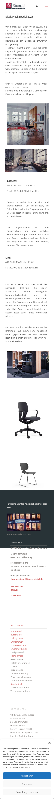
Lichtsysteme (17, 638)
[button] (49, 742)
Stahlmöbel (16, 684)
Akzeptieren (27, 775)
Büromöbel (16, 631)
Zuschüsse (15, 595)
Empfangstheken (18, 648)
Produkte (17, 625)
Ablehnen (27, 783)
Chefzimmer (16, 641)
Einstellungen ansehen (27, 792)
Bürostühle (16, 634)
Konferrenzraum (18, 645)
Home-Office (16, 655)
